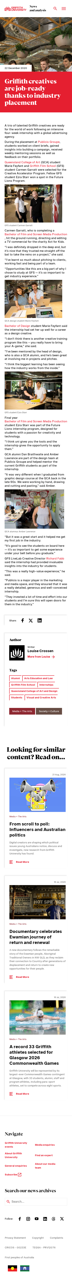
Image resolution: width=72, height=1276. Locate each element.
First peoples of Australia (19, 1257)
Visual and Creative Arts (41, 697)
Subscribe (11, 1174)
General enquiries (16, 1165)
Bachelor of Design (17, 326)
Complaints (56, 1237)
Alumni (15, 678)
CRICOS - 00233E (15, 1247)
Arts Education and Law (38, 678)
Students (16, 697)
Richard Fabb (55, 558)
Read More (22, 862)
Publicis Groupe (49, 142)
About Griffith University (13, 1155)
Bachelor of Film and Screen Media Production (36, 234)
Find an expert (44, 1155)
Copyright (38, 1237)
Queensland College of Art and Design (34, 691)
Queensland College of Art (22, 162)
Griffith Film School (43, 166)
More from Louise (38, 656)
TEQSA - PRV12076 (43, 1247)
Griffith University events (16, 1145)
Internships (46, 684)
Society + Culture (49, 711)
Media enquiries (45, 1144)
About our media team (45, 1165)
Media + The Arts (22, 711)
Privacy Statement (15, 1237)
